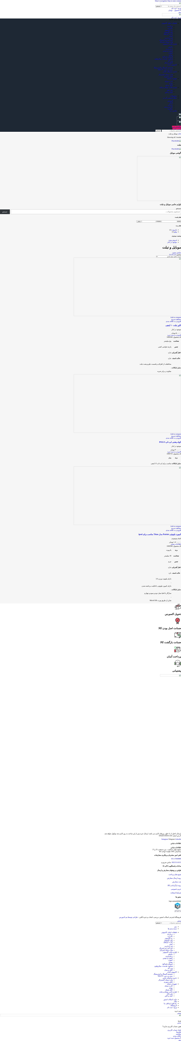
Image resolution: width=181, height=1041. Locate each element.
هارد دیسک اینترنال (166, 42)
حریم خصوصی (176, 889)
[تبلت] (176, 141)
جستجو (178, 208)
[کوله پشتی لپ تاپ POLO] (127, 432)
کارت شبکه (169, 81)
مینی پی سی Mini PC (165, 70)
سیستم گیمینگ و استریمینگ (163, 68)
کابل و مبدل (168, 63)
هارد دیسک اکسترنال (165, 74)
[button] (174, 335)
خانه (179, 134)
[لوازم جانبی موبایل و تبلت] (159, 200)
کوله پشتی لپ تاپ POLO (170, 442)
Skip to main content (174, 1)
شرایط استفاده (176, 893)
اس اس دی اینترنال (166, 40)
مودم (171, 83)
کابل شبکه (169, 85)
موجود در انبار (172, 242)
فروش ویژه (173, 240)
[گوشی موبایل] (176, 149)
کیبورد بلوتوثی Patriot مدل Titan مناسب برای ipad (160, 534)
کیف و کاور (169, 92)
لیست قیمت (176, 129)
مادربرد (170, 28)
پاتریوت (174, 230)
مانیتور (170, 47)
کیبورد (170, 53)
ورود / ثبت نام (172, 1007)
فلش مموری (168, 76)
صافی (139, 221)
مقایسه (170, 109)
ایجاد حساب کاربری (174, 1030)
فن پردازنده (169, 38)
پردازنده (170, 26)
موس (171, 55)
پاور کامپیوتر (168, 32)
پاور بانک (170, 90)
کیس (171, 36)
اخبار (171, 103)
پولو (175, 232)
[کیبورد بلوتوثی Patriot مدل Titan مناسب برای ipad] (127, 524)
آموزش (170, 101)
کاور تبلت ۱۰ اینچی (173, 325)
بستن (179, 921)
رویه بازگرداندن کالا (174, 885)
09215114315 (176, 862)
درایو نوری (169, 49)
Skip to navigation (161, 1)
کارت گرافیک (168, 34)
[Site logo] (170, 4)
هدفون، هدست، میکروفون (163, 59)
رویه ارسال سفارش (174, 878)
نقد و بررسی (168, 107)
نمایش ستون (176, 252)
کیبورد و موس (168, 51)
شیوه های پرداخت (175, 874)
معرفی (170, 105)
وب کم (170, 61)
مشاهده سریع (176, 319)
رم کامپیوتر (169, 30)
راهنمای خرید (176, 127)
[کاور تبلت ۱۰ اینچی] (127, 315)
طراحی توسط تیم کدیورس (128, 917)
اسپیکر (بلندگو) (167, 57)
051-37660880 (176, 859)
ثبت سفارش (176, 882)
